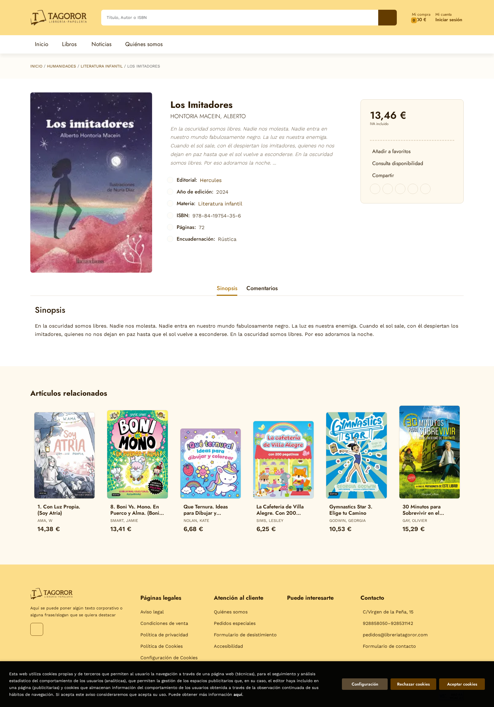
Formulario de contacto (389, 646)
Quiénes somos (231, 612)
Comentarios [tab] (262, 288)
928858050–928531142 (388, 623)
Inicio (36, 66)
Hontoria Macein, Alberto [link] (208, 116)
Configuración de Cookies (169, 657)
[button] (421, 17)
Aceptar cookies (462, 684)
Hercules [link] (211, 180)
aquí (238, 694)
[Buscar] (387, 17)
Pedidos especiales (235, 623)
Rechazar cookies (413, 684)
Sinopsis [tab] (227, 288)
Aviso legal (152, 612)
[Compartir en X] (388, 189)
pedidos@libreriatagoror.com (395, 634)
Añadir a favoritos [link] (391, 151)
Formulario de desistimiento (245, 634)
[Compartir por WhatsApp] (400, 189)
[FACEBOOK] (36, 629)
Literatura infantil (102, 66)
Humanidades (61, 66)
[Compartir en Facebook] (375, 189)
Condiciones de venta (164, 623)
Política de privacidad (164, 634)
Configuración (365, 684)
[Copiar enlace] (425, 189)
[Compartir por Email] (413, 189)
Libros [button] (69, 44)
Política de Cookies (161, 646)
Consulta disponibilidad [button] (397, 163)
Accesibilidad (228, 646)
